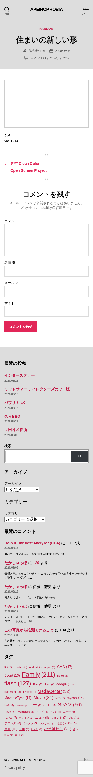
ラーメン (30, 723)
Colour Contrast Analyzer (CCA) (32, 543)
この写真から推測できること (29, 630)
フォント (58, 717)
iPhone (29, 691)
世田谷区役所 (15, 430)
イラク (55, 711)
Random (46, 28)
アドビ (42, 711)
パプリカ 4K (14, 403)
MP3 (60, 698)
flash (17, 683)
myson (75, 698)
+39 (42, 51)
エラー (69, 711)
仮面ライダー (67, 723)
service (49, 705)
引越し (36, 729)
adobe (20, 667)
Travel (10, 711)
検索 (7, 446)
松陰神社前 (57, 729)
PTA (37, 705)
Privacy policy (14, 768)
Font (37, 684)
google (65, 684)
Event (12, 675)
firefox (62, 675)
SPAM (70, 704)
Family (38, 674)
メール (11, 283)
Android (35, 667)
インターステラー (19, 375)
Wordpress (26, 711)
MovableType (17, 698)
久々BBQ (12, 416)
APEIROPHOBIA (46, 9)
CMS (64, 667)
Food (49, 684)
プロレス (12, 723)
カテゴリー (12, 513)
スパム (10, 717)
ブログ (74, 717)
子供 (24, 729)
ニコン (42, 717)
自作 (19, 735)
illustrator (12, 691)
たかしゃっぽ (15, 563)
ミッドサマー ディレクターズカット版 (37, 389)
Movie (43, 697)
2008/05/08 (62, 51)
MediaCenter (54, 691)
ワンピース (47, 723)
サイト (9, 303)
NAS (9, 705)
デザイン (26, 717)
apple (49, 667)
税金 (8, 735)
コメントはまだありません (49, 58)
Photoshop (23, 705)
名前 (9, 262)
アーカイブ (12, 483)
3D (8, 667)
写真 (10, 729)
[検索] (79, 456)
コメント (13, 221)
